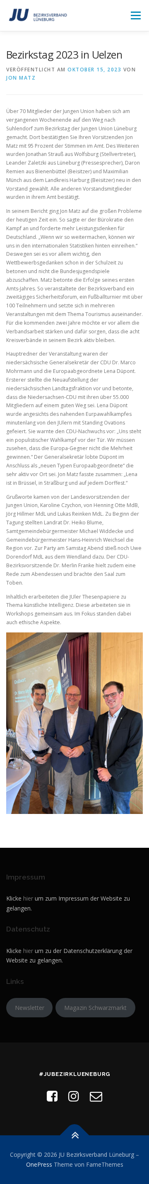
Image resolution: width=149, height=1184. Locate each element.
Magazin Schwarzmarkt (95, 1008)
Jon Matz (21, 77)
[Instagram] (73, 1095)
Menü (135, 15)
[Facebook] (52, 1095)
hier (28, 898)
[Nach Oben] (74, 1135)
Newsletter (29, 1008)
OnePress (39, 1164)
